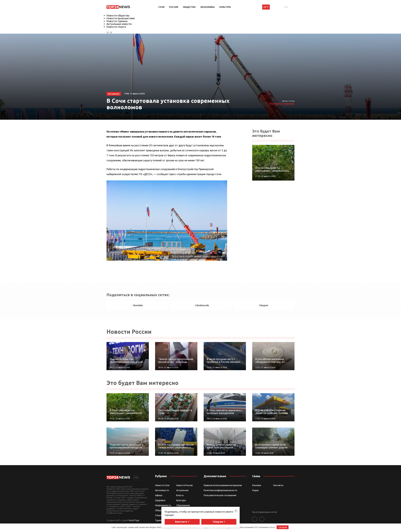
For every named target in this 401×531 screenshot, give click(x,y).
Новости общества (118, 15)
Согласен (282, 527)
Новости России (184, 485)
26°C (266, 7)
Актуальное (182, 490)
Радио (255, 490)
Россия (173, 7)
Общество (189, 7)
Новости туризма (117, 21)
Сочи (161, 7)
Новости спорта (116, 26)
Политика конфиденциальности (220, 490)
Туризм (159, 520)
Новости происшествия (121, 18)
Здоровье (160, 500)
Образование (183, 505)
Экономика (207, 7)
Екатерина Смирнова (281, 103)
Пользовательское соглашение (220, 495)
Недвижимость (163, 505)
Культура (225, 7)
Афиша (158, 495)
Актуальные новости (119, 24)
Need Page (134, 520)
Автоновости (162, 490)
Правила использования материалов (223, 485)
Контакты (278, 485)
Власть (180, 495)
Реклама (256, 485)
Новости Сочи (162, 485)
